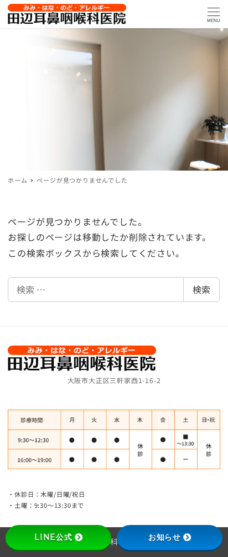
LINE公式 (53, 537)
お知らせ (164, 537)
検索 (201, 289)
